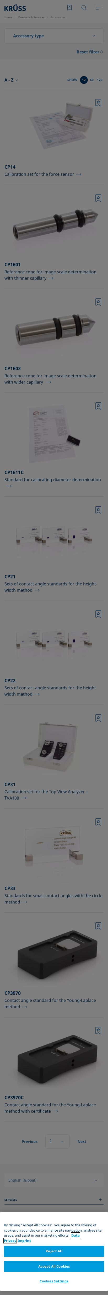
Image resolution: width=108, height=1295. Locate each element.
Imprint (24, 1240)
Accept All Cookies (54, 1266)
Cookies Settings (54, 1281)
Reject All (54, 1251)
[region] (54, 1251)
